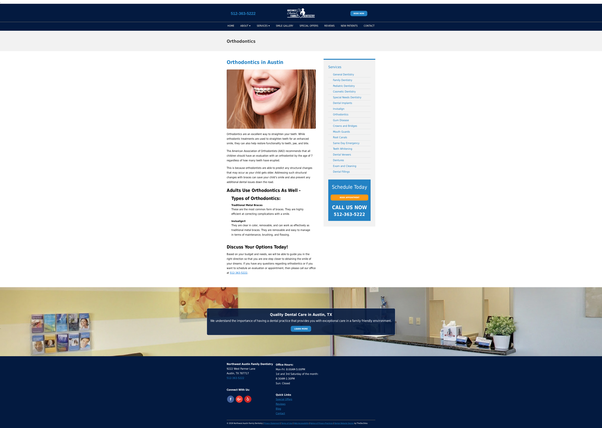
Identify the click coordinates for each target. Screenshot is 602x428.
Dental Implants (342, 103)
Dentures (338, 160)
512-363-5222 (243, 13)
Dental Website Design (344, 423)
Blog (278, 408)
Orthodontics (340, 114)
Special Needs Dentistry (347, 97)
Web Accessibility (301, 423)
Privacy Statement (272, 423)
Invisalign (338, 108)
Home (230, 25)
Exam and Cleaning (344, 166)
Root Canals (340, 137)
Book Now (359, 13)
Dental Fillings (341, 171)
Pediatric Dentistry (344, 85)
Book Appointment (349, 197)
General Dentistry (343, 74)
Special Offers (309, 25)
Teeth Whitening (342, 148)
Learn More (301, 329)
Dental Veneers (342, 154)
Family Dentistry (342, 80)
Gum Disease (341, 120)
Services (262, 25)
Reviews (329, 25)
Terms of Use (286, 423)
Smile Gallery (284, 25)
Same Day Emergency (346, 143)
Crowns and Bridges (345, 125)
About (244, 25)
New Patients (349, 25)
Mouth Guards (341, 131)
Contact (369, 25)
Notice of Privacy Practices (321, 423)
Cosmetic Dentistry (344, 91)
